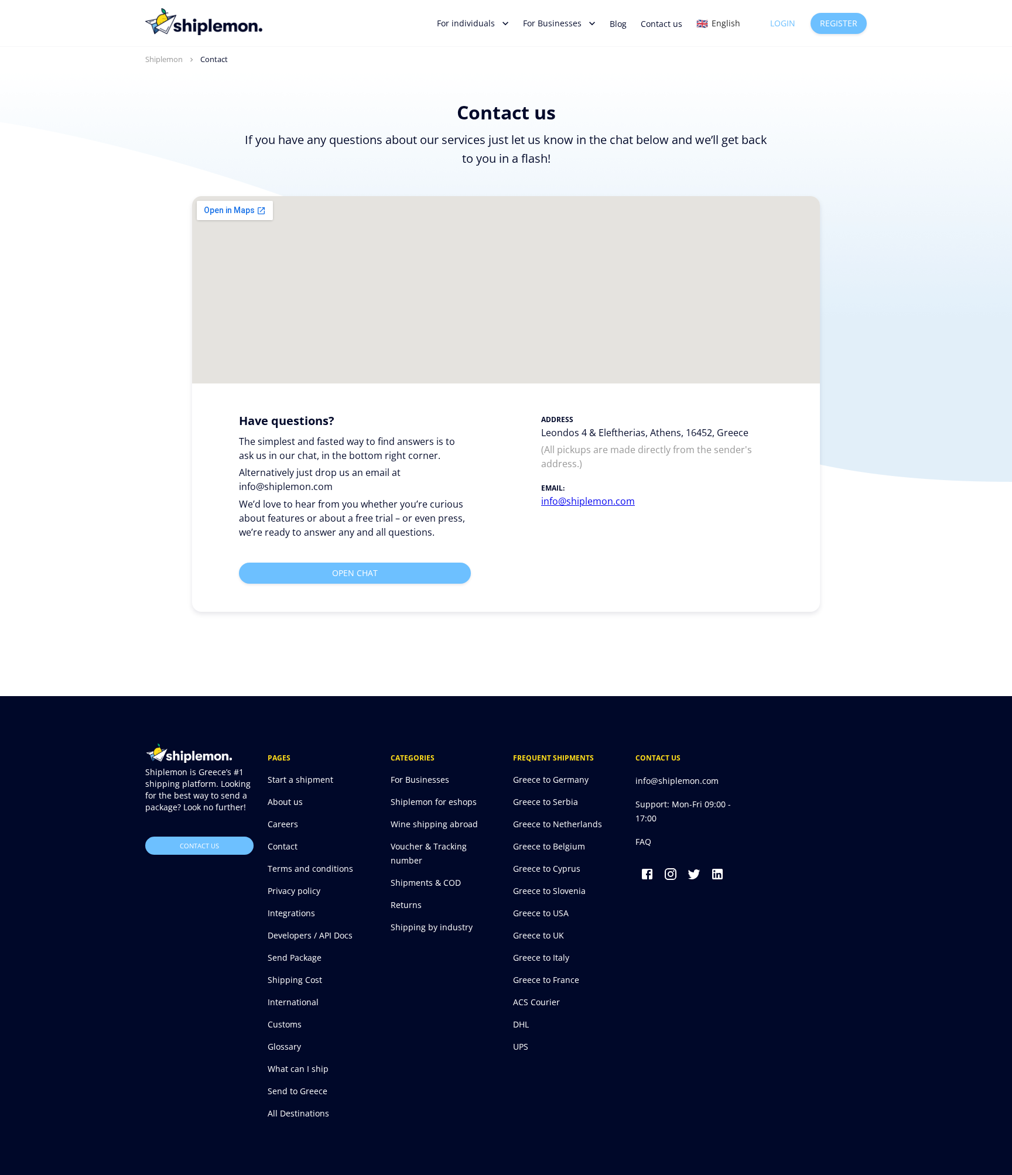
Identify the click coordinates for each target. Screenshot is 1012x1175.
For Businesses (552, 23)
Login (782, 23)
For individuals (466, 23)
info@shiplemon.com (588, 501)
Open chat (355, 572)
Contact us (661, 23)
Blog (618, 23)
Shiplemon (164, 59)
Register (838, 23)
